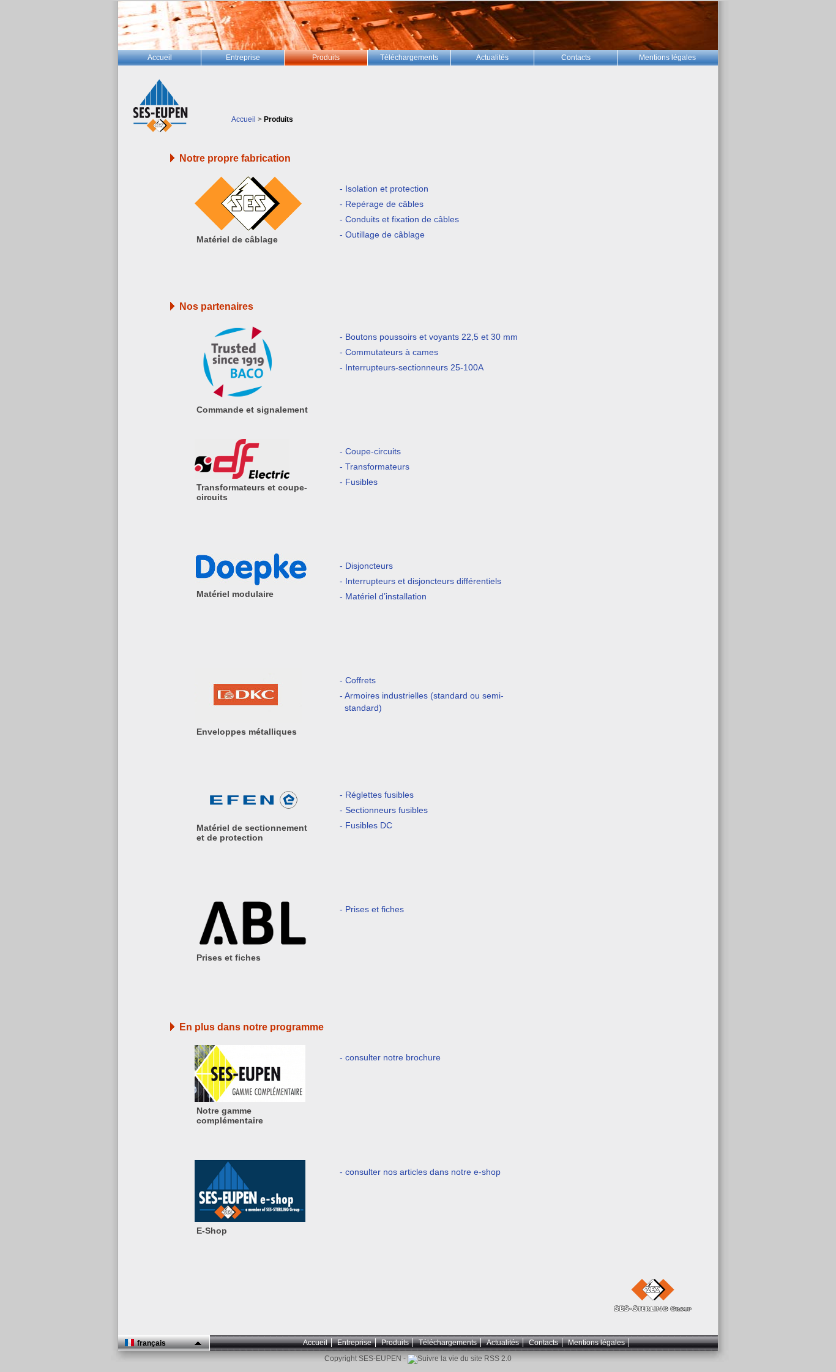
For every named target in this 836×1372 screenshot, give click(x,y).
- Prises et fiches (372, 909)
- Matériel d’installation (383, 596)
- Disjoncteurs (366, 566)
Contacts (543, 1342)
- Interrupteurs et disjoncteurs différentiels (420, 581)
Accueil (243, 119)
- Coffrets (358, 680)
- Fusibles (359, 482)
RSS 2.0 (497, 1358)
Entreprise (354, 1342)
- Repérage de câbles (382, 204)
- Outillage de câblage (382, 234)
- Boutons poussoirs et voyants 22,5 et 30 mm (429, 337)
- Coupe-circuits (370, 451)
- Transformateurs (374, 466)
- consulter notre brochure (390, 1057)
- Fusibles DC (366, 825)
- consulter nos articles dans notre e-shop (420, 1172)
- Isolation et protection (384, 188)
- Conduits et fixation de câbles (399, 219)
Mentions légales (596, 1342)
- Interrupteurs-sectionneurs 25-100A (411, 367)
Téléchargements (448, 1342)
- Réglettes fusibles (377, 795)
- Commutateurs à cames (389, 352)
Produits (395, 1342)
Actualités (503, 1342)
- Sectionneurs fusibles (384, 810)
